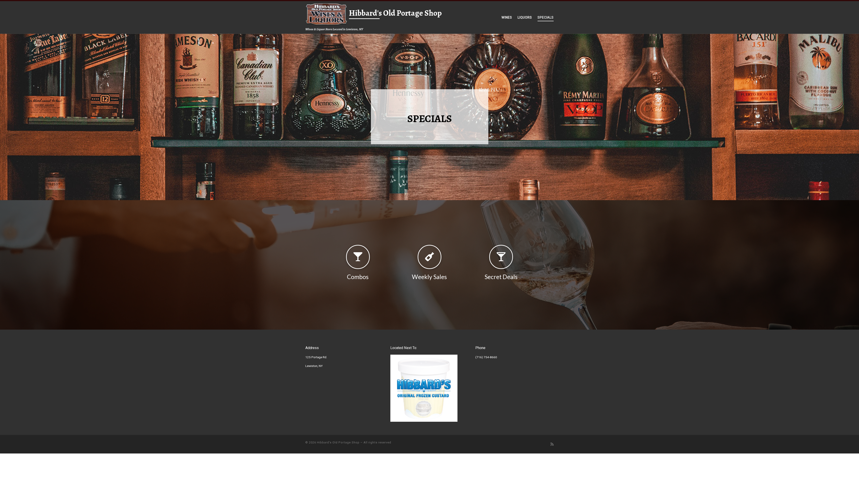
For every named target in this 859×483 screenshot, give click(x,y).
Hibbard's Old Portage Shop (338, 442)
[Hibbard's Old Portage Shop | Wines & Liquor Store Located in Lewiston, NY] (326, 13)
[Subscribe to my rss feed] (552, 444)
